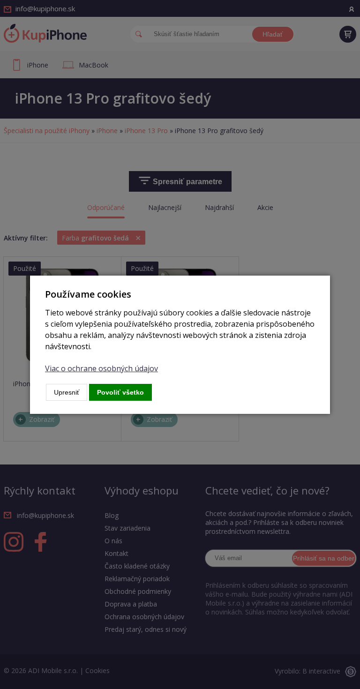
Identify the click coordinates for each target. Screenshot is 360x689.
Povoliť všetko (120, 392)
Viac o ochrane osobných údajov (101, 368)
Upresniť (66, 392)
